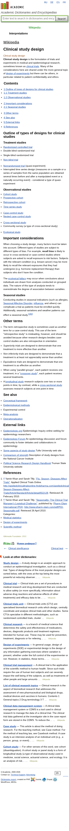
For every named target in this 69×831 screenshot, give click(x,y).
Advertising (30, 775)
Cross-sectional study (14, 222)
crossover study (28, 373)
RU (45, 2)
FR (64, 2)
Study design (11, 563)
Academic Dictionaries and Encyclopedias (29, 12)
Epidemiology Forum (14, 439)
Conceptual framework (15, 400)
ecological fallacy (17, 278)
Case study (9, 726)
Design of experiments (15, 522)
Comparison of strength (15, 455)
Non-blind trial (10, 159)
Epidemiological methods (16, 405)
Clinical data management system (22, 706)
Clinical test (57, 548)
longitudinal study (14, 381)
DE (51, 2)
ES (58, 2)
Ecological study (11, 232)
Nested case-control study (17, 216)
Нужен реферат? (27, 543)
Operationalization (13, 418)
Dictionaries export (8, 779)
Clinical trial (10, 583)
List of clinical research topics (20, 685)
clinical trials (32, 66)
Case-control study (13, 213)
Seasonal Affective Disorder (17, 303)
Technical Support (18, 775)
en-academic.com (13, 5)
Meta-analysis (10, 414)
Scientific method (12, 526)
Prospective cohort (13, 197)
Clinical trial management (17, 665)
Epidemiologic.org (12, 430)
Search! (62, 18)
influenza (38, 303)
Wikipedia (35, 27)
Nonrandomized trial (14, 165)
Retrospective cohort (14, 202)
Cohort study (10, 194)
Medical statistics (12, 517)
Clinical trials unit (13, 603)
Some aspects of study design (19, 450)
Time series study (12, 206)
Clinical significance (18, 548)
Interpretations (18, 33)
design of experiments (17, 73)
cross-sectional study (51, 385)
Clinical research (12, 624)
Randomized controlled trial (17, 147)
